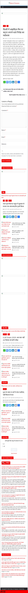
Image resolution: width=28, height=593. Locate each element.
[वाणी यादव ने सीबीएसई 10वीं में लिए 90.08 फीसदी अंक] (6, 240)
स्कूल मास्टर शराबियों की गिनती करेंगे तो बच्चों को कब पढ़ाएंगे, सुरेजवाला (18, 365)
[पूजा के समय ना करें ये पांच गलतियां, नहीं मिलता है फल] (14, 386)
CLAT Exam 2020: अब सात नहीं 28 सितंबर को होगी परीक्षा (13, 338)
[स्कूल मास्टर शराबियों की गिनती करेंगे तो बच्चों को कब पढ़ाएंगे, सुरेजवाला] (6, 366)
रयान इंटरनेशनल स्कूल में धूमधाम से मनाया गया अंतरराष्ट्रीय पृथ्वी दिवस (13, 205)
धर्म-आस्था (4, 389)
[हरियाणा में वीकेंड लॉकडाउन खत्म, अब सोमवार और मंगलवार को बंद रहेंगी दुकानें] (6, 375)
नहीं (4, 446)
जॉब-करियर (4, 334)
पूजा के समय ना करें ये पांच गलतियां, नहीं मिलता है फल (13, 393)
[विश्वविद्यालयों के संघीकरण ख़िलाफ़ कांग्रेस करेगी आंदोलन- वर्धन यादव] (6, 248)
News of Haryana (14, 589)
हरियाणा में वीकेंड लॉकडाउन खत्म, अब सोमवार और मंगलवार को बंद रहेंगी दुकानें (18, 374)
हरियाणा (10, 200)
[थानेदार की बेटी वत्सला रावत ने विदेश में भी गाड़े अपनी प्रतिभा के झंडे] (6, 225)
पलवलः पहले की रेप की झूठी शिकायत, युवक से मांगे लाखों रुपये (18, 357)
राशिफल (7, 463)
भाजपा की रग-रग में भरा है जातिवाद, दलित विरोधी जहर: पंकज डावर (13, 570)
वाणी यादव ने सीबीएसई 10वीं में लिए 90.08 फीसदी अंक (18, 239)
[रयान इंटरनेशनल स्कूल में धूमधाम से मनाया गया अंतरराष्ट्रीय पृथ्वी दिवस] (14, 196)
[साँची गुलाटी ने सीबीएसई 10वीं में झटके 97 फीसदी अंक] (6, 232)
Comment (5, 110)
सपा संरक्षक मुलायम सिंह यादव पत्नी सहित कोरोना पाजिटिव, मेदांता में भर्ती (13, 90)
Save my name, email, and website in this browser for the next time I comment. (12, 155)
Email (3, 137)
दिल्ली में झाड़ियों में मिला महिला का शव (17, 95)
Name (4, 130)
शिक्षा (6, 200)
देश (7, 25)
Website (4, 144)
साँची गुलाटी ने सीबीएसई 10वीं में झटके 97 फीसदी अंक (17, 231)
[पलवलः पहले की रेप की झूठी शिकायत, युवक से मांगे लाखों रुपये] (6, 358)
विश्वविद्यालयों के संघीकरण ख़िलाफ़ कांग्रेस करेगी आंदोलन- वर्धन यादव (18, 247)
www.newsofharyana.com (18, 38)
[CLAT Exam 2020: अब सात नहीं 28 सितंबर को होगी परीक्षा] (14, 331)
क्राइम (4, 25)
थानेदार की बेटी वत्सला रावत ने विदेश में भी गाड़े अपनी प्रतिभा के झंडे (18, 223)
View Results (14, 453)
